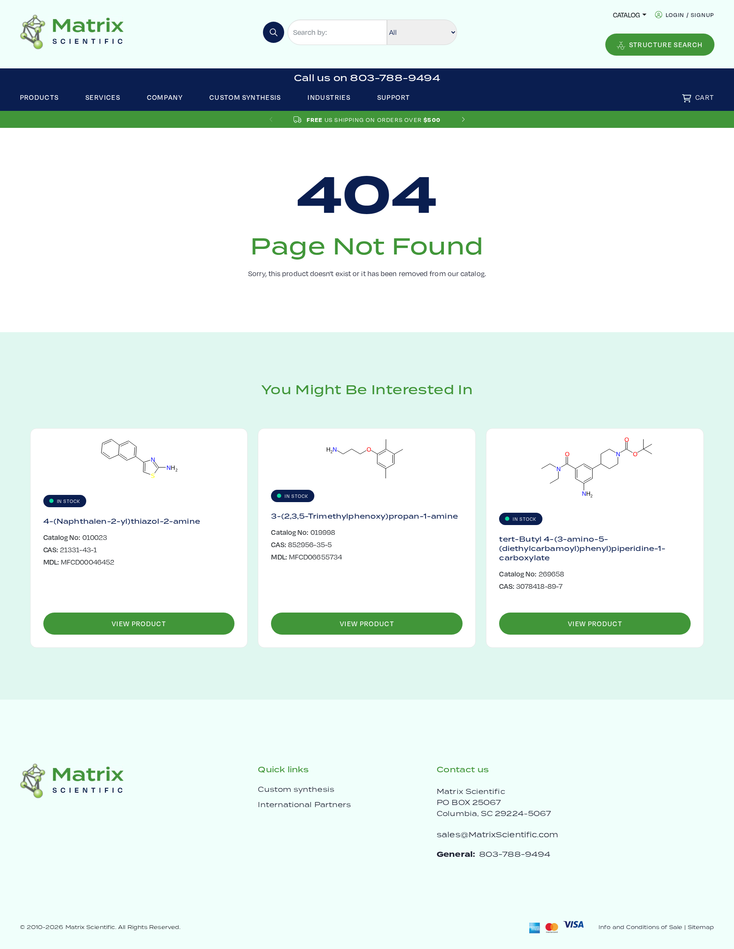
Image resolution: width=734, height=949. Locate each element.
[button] (463, 119)
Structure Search (666, 44)
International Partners (304, 804)
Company (165, 97)
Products (39, 97)
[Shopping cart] (686, 98)
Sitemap (701, 927)
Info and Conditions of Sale (640, 927)
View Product (139, 623)
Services (102, 97)
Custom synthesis (296, 789)
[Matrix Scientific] (72, 31)
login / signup (690, 15)
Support (393, 97)
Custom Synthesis (245, 97)
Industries (329, 97)
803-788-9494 (514, 854)
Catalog (626, 14)
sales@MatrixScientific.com (497, 834)
